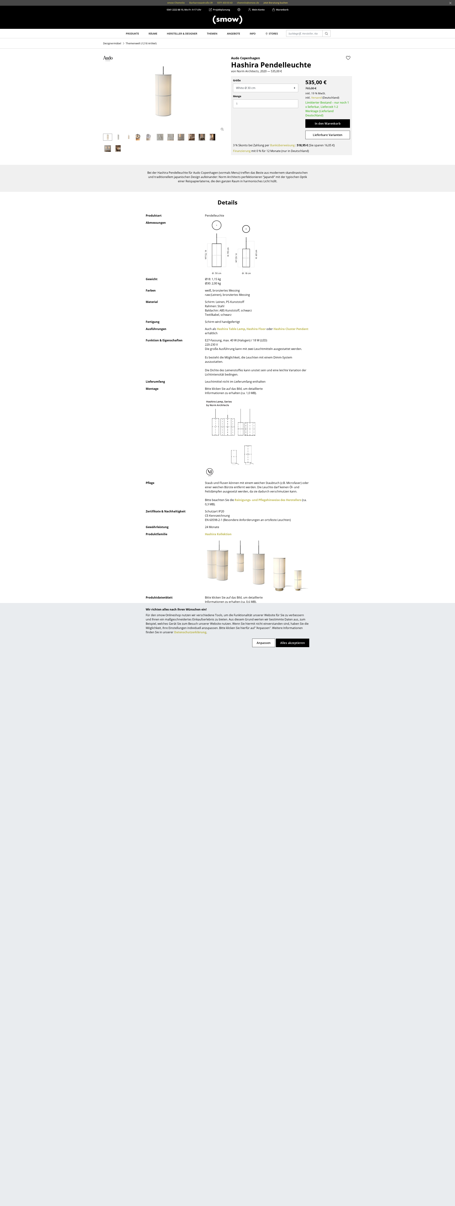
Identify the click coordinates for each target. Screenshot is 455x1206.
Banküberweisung (282, 145)
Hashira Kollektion (218, 534)
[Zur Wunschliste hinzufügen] (348, 58)
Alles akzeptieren (292, 643)
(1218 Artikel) (141, 43)
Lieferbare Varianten (327, 135)
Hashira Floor (256, 329)
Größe (237, 80)
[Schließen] (450, 3)
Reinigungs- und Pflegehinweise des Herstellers (268, 500)
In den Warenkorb (328, 123)
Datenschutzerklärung (190, 632)
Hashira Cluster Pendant (291, 329)
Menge (237, 96)
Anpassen (264, 643)
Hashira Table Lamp (231, 329)
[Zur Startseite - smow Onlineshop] (227, 19)
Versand (316, 97)
